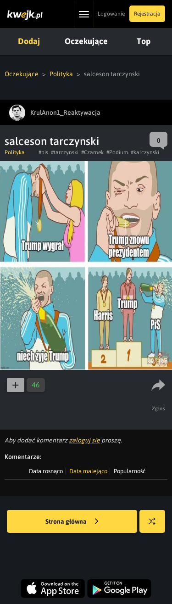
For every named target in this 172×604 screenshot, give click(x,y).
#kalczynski (145, 152)
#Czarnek (92, 152)
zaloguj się (84, 440)
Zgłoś (159, 408)
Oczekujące (86, 41)
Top (143, 41)
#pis (43, 152)
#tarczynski (64, 152)
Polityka (61, 74)
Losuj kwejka (152, 521)
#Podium (117, 152)
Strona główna (66, 521)
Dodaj (29, 41)
